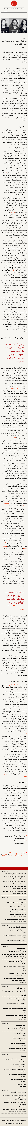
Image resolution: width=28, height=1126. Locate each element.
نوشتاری (22, 9)
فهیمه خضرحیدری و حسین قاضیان (16, 904)
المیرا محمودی (14, 1104)
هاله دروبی (16, 952)
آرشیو (8, 1120)
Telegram (11, 1123)
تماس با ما (17, 1120)
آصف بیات (18, 1044)
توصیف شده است (15, 388)
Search (2, 11)
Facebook (10, 1123)
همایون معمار (15, 1060)
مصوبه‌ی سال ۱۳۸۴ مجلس (16, 685)
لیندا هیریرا (17, 1029)
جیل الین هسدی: (16, 999)
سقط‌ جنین (5, 855)
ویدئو (18, 9)
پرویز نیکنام (18, 931)
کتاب (5, 9)
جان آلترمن (16, 962)
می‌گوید (12, 212)
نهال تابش (22, 853)
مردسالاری (17, 855)
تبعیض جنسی (23, 857)
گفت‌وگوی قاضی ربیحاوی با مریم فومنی (14, 1110)
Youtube (14, 1123)
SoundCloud (13, 1123)
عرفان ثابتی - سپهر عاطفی (17, 974)
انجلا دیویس (24, 855)
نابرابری (11, 855)
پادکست (13, 9)
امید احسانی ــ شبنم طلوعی (14, 877)
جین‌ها (16, 857)
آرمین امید (15, 968)
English (6, 11)
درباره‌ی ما (12, 1120)
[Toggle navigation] (26, 11)
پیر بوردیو (20, 1034)
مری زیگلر (14, 1010)
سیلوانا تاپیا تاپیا (16, 1017)
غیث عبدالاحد (15, 957)
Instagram (8, 1123)
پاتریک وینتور (15, 980)
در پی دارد (24, 733)
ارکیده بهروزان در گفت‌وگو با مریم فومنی (14, 1097)
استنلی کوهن (19, 1039)
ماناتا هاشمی (17, 1049)
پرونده (8, 9)
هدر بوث (16, 853)
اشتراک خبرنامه (23, 1120)
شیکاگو (10, 853)
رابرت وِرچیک (14, 993)
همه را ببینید (5, 871)
